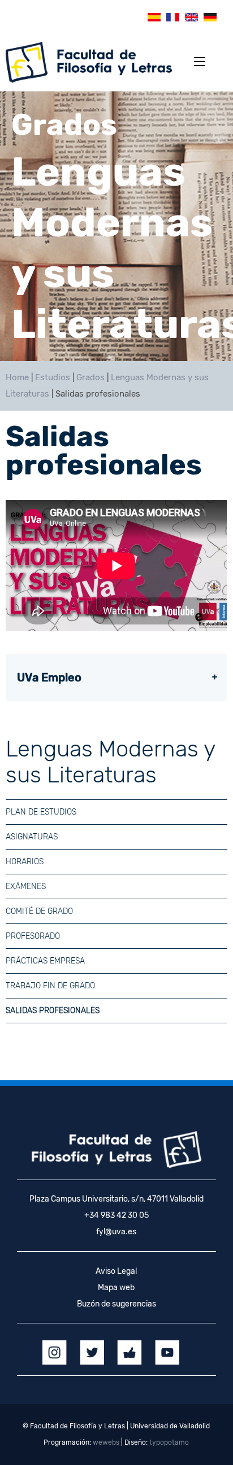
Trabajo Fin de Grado (50, 986)
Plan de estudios (41, 812)
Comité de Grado (39, 911)
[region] (116, 226)
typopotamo (169, 1442)
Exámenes (26, 886)
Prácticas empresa (45, 961)
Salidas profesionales (53, 1010)
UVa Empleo (49, 677)
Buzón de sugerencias (116, 1304)
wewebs (106, 1442)
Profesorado (33, 936)
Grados (90, 377)
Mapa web (116, 1287)
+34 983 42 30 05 (116, 1215)
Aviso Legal (116, 1271)
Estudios (52, 377)
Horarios (25, 861)
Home (17, 377)
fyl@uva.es (116, 1232)
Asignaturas (32, 837)
